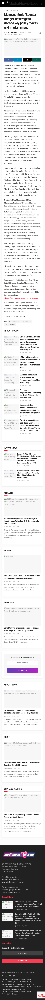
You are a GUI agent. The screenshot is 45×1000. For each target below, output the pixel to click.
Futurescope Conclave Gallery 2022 (13, 989)
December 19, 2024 (10, 768)
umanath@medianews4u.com (13, 882)
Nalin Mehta (26, 321)
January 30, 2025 (26, 433)
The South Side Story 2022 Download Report (16, 987)
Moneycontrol (14, 321)
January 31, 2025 (25, 32)
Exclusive (15, 994)
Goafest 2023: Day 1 (8, 984)
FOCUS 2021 (6, 994)
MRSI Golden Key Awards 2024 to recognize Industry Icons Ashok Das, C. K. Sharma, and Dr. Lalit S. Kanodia (21, 521)
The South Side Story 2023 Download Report (16, 979)
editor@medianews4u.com (11, 879)
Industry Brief (14, 10)
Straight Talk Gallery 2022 (25, 984)
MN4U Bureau (11, 32)
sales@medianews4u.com (11, 892)
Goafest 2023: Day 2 (24, 982)
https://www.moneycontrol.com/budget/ (21, 298)
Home (6, 10)
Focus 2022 (37, 987)
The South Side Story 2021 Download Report (16, 991)
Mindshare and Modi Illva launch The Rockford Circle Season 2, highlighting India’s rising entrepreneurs (28, 933)
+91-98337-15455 (21, 890)
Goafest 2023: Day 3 (8, 982)
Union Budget (10, 324)
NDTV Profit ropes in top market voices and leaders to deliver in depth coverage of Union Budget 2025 (30, 362)
